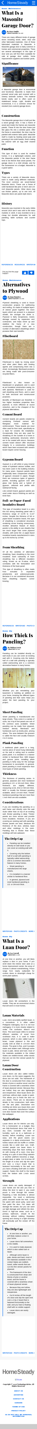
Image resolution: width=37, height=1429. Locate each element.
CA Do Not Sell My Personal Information (18, 1415)
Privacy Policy (18, 1410)
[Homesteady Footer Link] (18, 1372)
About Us (18, 1391)
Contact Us (18, 1399)
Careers (18, 1403)
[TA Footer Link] (18, 1379)
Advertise (18, 1395)
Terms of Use (18, 1407)
